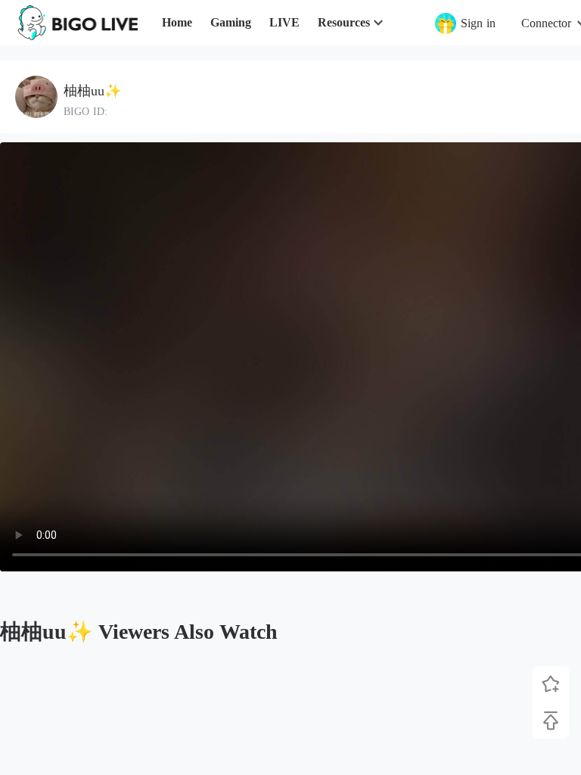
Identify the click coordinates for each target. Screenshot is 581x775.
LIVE (284, 22)
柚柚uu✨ (92, 90)
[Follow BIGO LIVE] (551, 684)
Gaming (230, 22)
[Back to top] (551, 720)
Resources (344, 22)
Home (177, 22)
